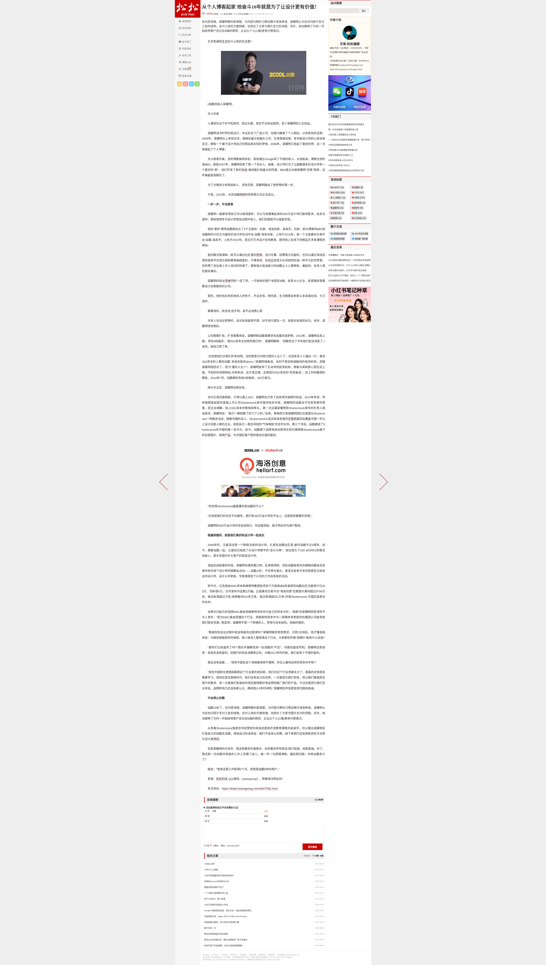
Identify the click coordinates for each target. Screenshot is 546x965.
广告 (259, 133)
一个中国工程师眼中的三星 (216, 893)
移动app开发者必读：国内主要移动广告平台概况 (225, 940)
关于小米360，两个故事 (214, 899)
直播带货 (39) (337, 208)
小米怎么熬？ (210, 864)
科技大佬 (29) (338, 213)
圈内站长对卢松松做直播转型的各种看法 (346, 124)
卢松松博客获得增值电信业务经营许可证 (346, 170)
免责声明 (252, 955)
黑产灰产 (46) (338, 203)
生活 (225, 41)
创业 (271, 260)
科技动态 (186, 48)
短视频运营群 (339, 239)
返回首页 (186, 21)
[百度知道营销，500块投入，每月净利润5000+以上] (164, 482)
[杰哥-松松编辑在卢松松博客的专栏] (349, 33)
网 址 (207, 821)
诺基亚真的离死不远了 (214, 887)
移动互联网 (228, 14)
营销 (259, 255)
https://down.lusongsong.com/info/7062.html (250, 788)
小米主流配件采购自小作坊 (216, 905)
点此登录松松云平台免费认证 (221, 807)
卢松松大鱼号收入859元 (339, 165)
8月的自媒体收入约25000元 (340, 160)
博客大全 (186, 62)
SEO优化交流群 (361, 234)
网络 (242, 194)
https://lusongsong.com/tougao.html (346, 69)
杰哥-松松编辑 (243, 14)
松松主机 (197, 84)
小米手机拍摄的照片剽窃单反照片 (219, 875)
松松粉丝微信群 (339, 234)
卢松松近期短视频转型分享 (340, 145)
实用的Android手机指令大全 (216, 881)
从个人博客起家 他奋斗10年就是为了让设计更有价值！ (260, 7)
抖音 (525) (358, 213)
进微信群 (185, 84)
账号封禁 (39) (359, 203)
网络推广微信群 (361, 239)
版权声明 (261, 955)
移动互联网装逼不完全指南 (216, 934)
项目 (216, 739)
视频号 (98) (358, 208)
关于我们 (215, 955)
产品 (227, 435)
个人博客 (315, 856)
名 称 (207, 811)
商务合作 (233, 955)
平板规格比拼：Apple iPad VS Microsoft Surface (225, 916)
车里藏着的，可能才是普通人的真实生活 (346, 255)
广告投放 (224, 955)
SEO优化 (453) (338, 193)
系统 (244, 169)
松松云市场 (179, 84)
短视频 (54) (337, 218)
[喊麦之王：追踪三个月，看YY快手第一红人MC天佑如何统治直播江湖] (383, 482)
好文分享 (186, 35)
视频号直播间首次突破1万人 (340, 155)
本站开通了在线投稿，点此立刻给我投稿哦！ (224, 945)
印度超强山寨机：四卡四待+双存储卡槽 (221, 922)
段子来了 (186, 42)
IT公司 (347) (359, 193)
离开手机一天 (210, 928)
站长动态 (186, 28)
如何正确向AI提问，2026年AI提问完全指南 (347, 270)
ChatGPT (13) (338, 187)
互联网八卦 (358, 187)
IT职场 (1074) (359, 198)
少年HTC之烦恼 (211, 870)
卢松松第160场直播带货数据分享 (343, 150)
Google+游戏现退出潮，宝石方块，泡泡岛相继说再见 (228, 910)
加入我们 (206, 955)
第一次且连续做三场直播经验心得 (343, 129)
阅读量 (212, 14)
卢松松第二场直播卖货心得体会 (342, 134)
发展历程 (271, 955)
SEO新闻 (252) (360, 218)
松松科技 (187, 9)
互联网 (292, 418)
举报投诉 (243, 955)
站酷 (321, 856)
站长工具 (186, 55)
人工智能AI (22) (338, 198)
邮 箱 (207, 816)
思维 (228, 280)
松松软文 (191, 84)
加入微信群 (319, 800)
